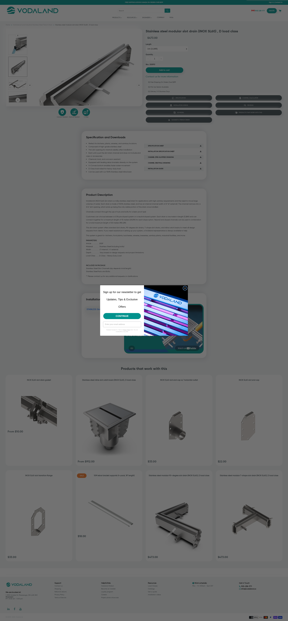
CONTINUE (122, 316)
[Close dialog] (185, 288)
